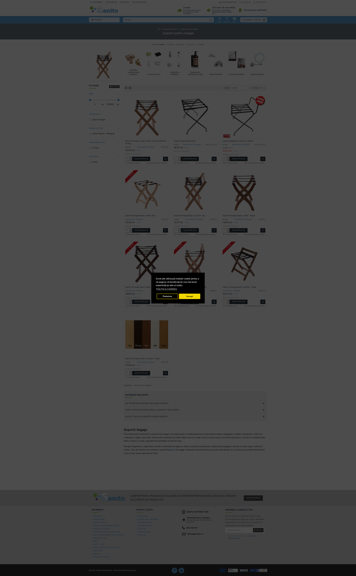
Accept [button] (189, 296)
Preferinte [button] (167, 296)
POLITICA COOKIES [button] (166, 289)
